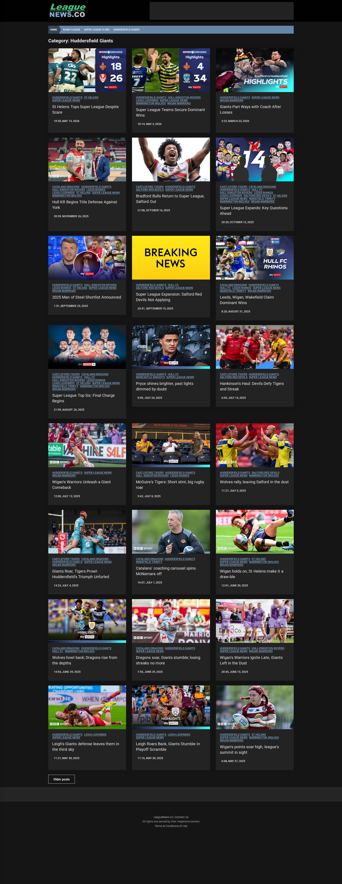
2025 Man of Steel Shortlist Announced (86, 297)
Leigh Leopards (147, 100)
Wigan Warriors (179, 103)
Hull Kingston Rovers (184, 97)
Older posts (61, 779)
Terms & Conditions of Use (171, 826)
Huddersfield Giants (67, 97)
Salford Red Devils (150, 189)
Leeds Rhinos (95, 189)
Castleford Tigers (149, 186)
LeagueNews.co (163, 817)
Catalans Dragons (65, 186)
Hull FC (257, 189)
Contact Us (181, 817)
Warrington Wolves (150, 103)
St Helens (91, 97)
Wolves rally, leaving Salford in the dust (254, 482)
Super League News (66, 100)
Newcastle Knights (150, 377)
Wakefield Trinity (262, 198)
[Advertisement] (222, 11)
